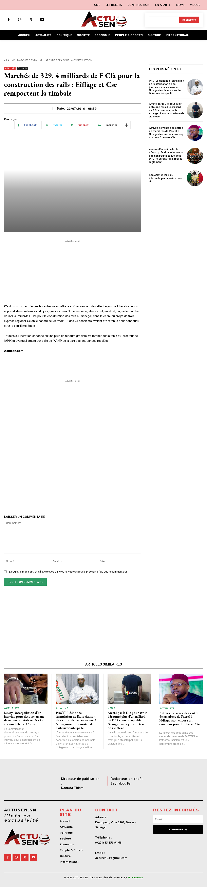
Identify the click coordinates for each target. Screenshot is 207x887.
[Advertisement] (72, 271)
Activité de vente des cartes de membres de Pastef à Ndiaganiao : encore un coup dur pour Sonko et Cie (166, 132)
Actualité (11, 708)
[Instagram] (19, 19)
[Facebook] (8, 19)
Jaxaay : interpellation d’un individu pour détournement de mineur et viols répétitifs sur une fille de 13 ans (24, 718)
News (111, 708)
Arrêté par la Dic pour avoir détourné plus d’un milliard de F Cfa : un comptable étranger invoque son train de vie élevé (166, 110)
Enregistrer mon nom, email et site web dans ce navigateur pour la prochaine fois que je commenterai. (68, 571)
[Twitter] (30, 19)
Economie (22, 68)
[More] (126, 125)
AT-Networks (135, 877)
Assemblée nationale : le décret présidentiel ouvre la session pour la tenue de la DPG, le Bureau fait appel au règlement (166, 155)
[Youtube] (41, 19)
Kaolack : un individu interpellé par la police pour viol (165, 178)
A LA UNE (9, 60)
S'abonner (175, 829)
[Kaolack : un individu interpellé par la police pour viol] (195, 178)
